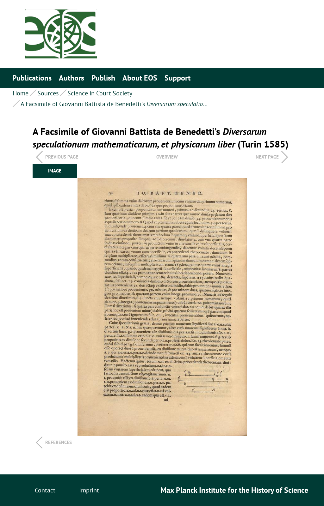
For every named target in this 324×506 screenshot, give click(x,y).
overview (167, 157)
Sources (48, 93)
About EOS (139, 78)
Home (20, 93)
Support (177, 78)
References (58, 442)
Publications (32, 78)
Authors (71, 78)
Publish (103, 78)
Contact (45, 490)
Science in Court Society (99, 93)
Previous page (61, 157)
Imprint (89, 490)
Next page (267, 157)
